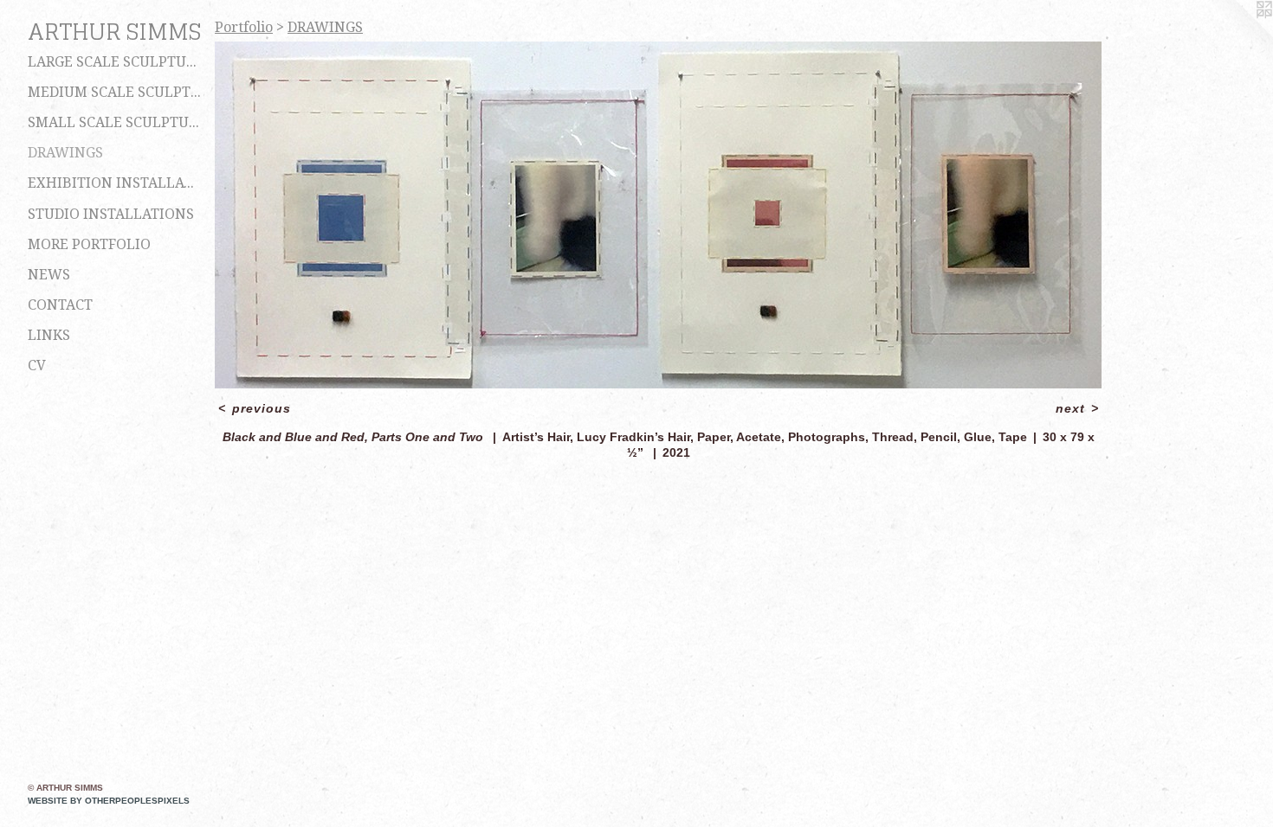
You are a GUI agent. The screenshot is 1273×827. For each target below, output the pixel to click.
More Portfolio (89, 244)
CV (37, 365)
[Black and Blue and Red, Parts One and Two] (658, 215)
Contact (60, 305)
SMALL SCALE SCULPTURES (114, 122)
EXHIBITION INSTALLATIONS (114, 183)
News (49, 274)
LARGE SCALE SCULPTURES (114, 62)
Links (49, 335)
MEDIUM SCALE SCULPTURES (114, 92)
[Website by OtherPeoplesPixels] (1238, 34)
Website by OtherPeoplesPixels (109, 800)
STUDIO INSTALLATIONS (111, 214)
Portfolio (244, 27)
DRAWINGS (65, 152)
